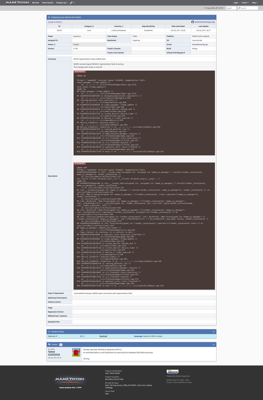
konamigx (138, 336)
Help (254, 3)
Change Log (61, 3)
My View (35, 3)
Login (236, 3)
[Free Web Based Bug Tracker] (173, 374)
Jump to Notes (55, 22)
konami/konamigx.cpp (205, 22)
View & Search (47, 3)
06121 (82, 336)
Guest (244, 3)
